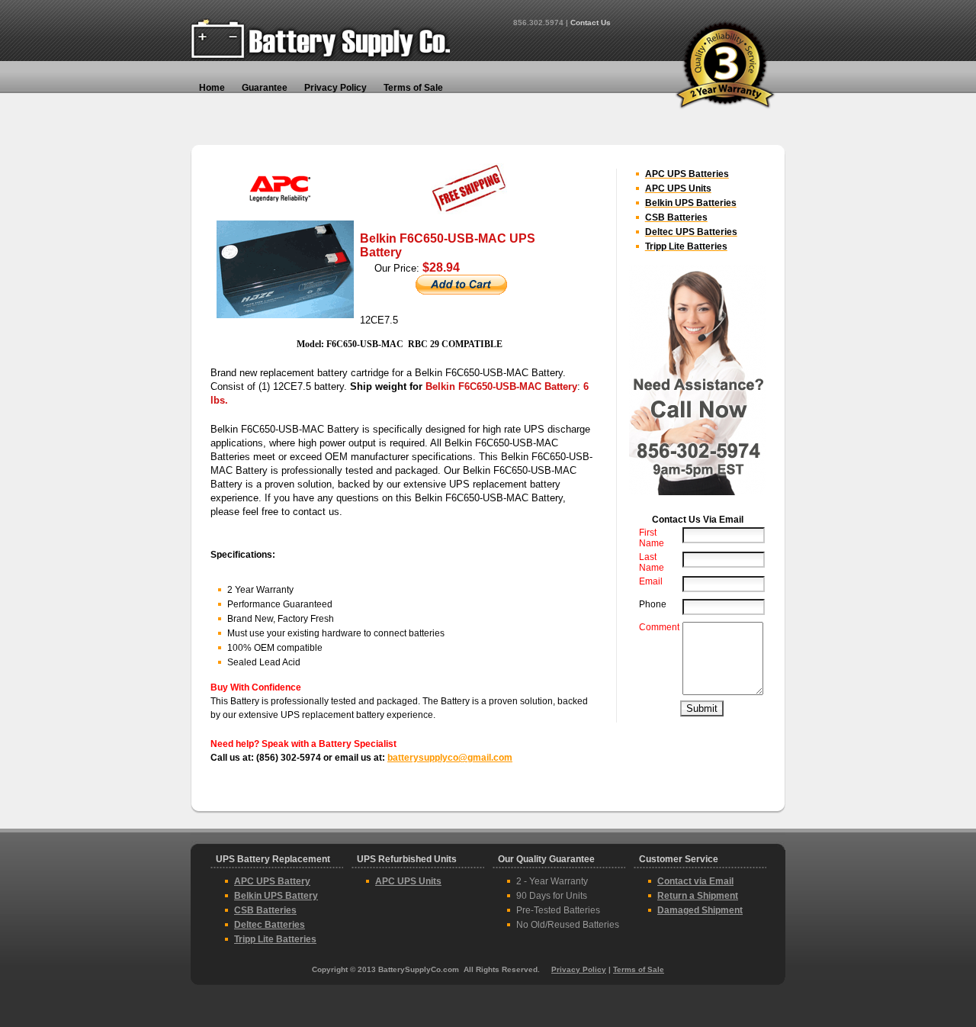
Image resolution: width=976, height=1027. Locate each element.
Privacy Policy (578, 969)
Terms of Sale (638, 969)
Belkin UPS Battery (276, 895)
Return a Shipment (697, 895)
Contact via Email (695, 881)
